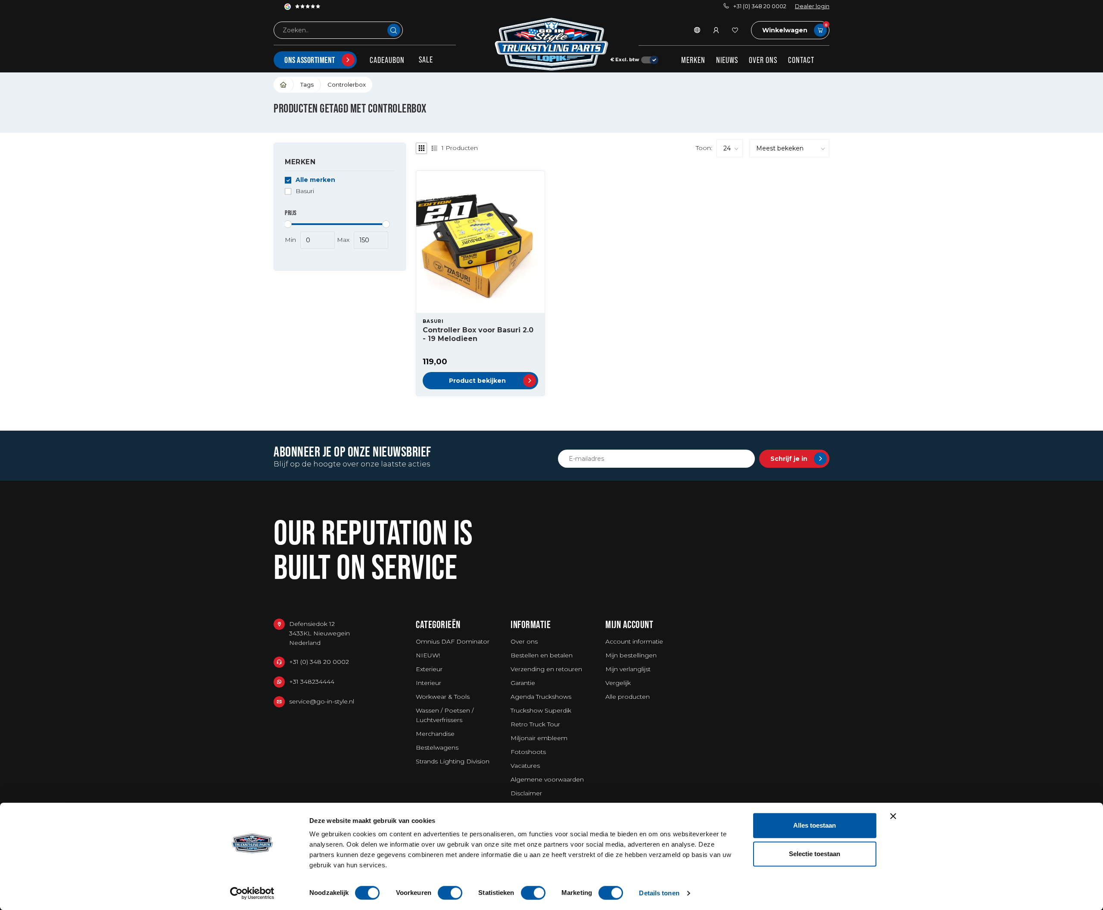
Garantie (523, 683)
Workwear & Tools (443, 696)
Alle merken (315, 180)
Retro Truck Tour (535, 724)
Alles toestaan (814, 825)
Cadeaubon (387, 60)
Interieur (428, 683)
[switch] (450, 893)
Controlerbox (346, 84)
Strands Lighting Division (452, 761)
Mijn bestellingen (631, 655)
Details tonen (659, 893)
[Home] (284, 85)
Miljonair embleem (539, 738)
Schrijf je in (788, 459)
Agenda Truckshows (541, 696)
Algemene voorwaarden (547, 779)
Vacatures (525, 765)
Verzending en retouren (546, 669)
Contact (801, 60)
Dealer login (812, 6)
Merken (693, 60)
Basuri (305, 191)
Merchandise (435, 734)
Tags (307, 84)
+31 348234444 (311, 681)
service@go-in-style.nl (321, 701)
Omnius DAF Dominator (452, 641)
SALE (426, 59)
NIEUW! (428, 655)
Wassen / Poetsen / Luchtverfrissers (445, 715)
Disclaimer (526, 793)
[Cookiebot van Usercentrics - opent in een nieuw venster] (252, 893)
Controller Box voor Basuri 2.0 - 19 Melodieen (478, 334)
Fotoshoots (528, 752)
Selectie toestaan (814, 853)
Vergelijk (618, 683)
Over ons (763, 60)
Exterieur (429, 669)
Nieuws (727, 60)
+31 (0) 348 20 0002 (759, 6)
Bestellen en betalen (542, 655)
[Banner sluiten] (893, 816)
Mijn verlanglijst (628, 669)
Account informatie (634, 641)
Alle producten (627, 696)
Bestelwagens (437, 747)
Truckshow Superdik (541, 710)
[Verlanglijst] (735, 30)
